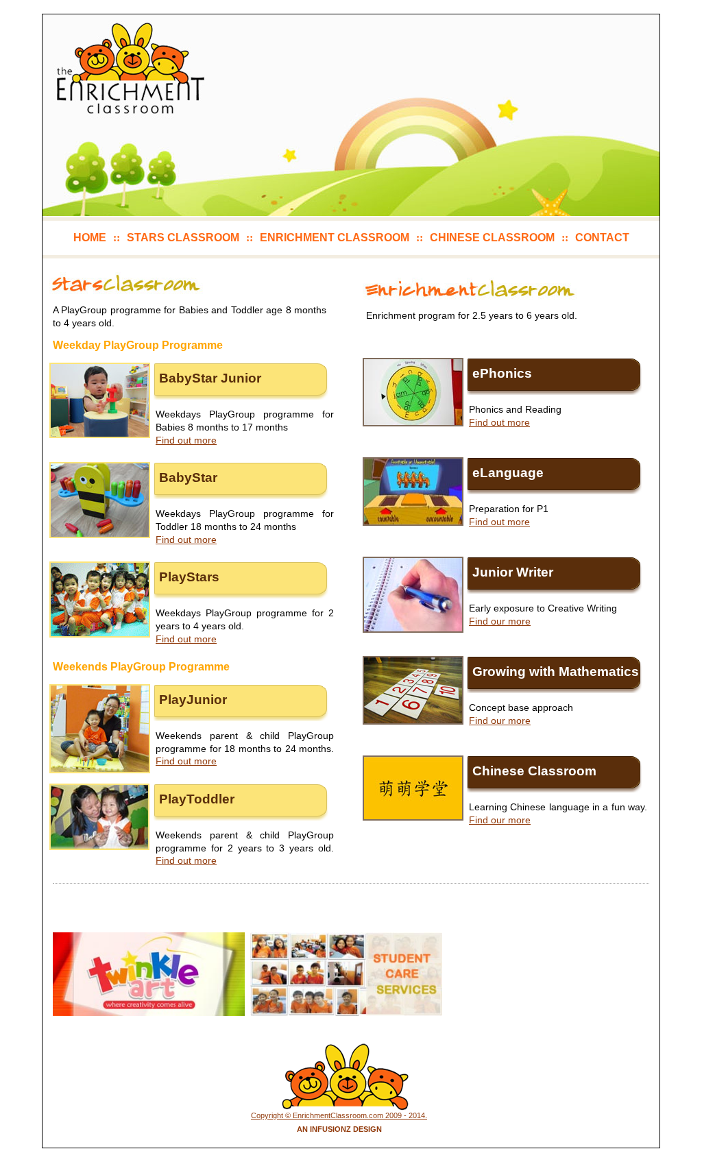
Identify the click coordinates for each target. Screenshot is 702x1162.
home (89, 237)
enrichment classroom (334, 237)
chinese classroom (492, 237)
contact (602, 237)
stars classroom (183, 237)
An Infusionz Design (339, 1129)
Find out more (186, 440)
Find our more (500, 621)
